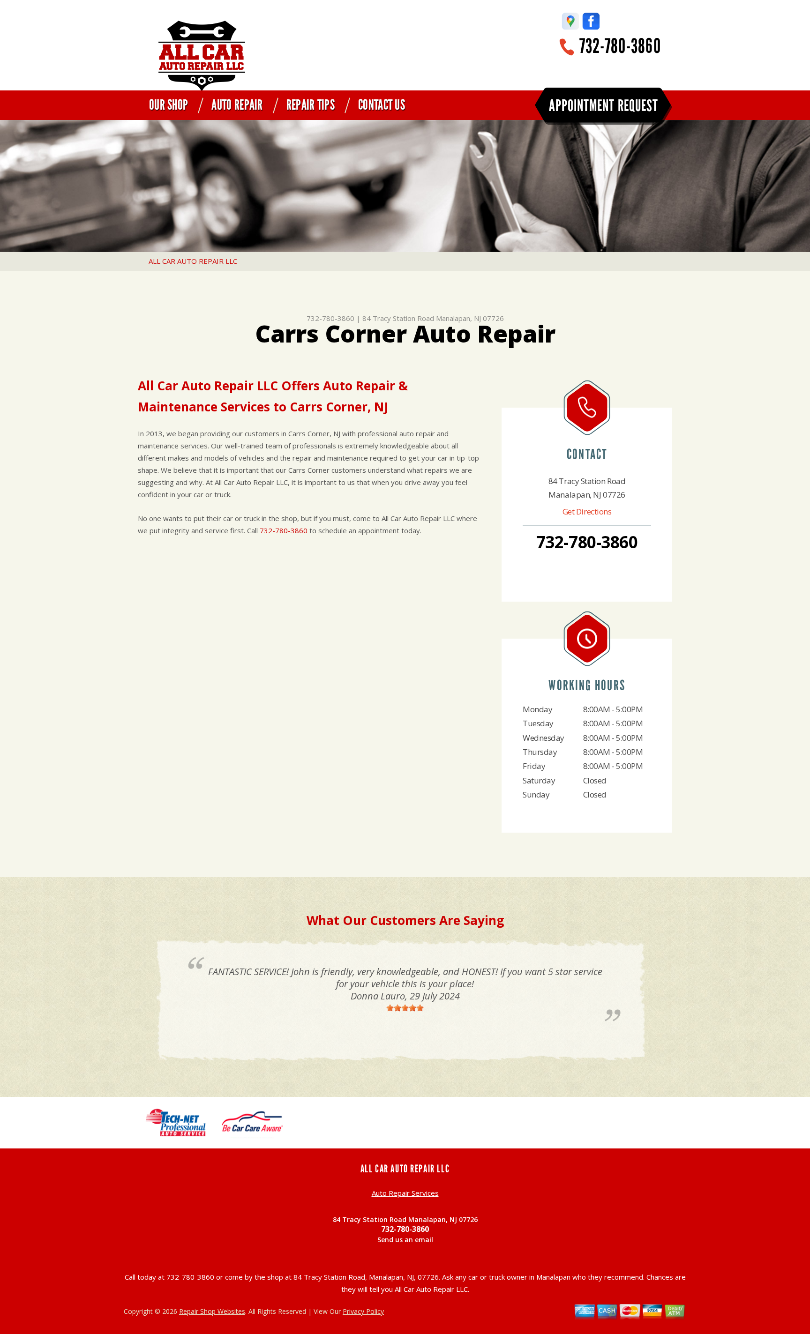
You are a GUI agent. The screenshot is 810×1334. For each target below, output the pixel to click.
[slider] (405, 1008)
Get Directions (587, 511)
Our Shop (168, 105)
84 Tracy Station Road (398, 318)
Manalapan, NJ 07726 (470, 318)
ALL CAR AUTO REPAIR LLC (193, 261)
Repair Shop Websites (212, 1311)
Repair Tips (310, 105)
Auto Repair (236, 105)
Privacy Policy (363, 1311)
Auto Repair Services (405, 1193)
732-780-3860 (620, 46)
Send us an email (405, 1239)
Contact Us (381, 105)
